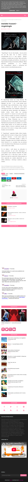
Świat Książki (10, 19)
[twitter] (11, 406)
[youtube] (24, 410)
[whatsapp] (17, 406)
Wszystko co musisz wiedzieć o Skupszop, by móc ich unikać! (17, 357)
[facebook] (4, 406)
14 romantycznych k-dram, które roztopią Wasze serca (17, 375)
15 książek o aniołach (12, 206)
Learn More (12, 10)
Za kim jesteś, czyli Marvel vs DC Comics (16, 393)
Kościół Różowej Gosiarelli (13, 368)
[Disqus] (14, 247)
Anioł (7, 173)
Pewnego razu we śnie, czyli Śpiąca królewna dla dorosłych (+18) (15, 381)
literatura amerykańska (19, 173)
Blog (11, 480)
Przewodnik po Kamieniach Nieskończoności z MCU (14, 351)
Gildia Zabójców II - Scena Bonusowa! (11, 323)
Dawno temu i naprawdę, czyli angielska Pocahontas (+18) (17, 338)
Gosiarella (4, 29)
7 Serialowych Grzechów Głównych (15, 386)
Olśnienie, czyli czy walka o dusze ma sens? (16, 219)
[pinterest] (4, 410)
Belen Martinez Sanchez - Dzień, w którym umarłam (17, 213)
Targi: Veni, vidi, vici (12, 362)
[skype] (11, 410)
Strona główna (4, 19)
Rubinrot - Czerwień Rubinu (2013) (15, 344)
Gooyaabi (21, 480)
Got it (17, 10)
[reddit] (24, 406)
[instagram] (17, 410)
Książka (11, 173)
